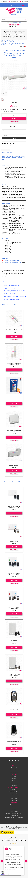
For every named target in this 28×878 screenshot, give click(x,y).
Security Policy (14, 800)
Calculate (14, 138)
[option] (14, 76)
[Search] (25, 19)
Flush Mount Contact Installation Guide (12, 262)
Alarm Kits (7, 40)
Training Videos (14, 783)
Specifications (15, 150)
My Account (14, 5)
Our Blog (14, 780)
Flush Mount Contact (8, 260)
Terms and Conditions (14, 791)
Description (5, 150)
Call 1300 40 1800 (14, 25)
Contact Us (14, 785)
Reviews (4, 152)
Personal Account (14, 804)
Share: (21, 46)
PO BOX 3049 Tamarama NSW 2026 (15, 817)
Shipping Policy (14, 794)
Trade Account (14, 806)
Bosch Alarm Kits (15, 40)
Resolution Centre (14, 772)
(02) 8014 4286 (14, 811)
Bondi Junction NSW (15, 815)
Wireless (15, 41)
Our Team (14, 778)
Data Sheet (16, 260)
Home (2, 40)
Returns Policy (14, 798)
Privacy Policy (14, 796)
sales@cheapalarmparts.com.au (14, 813)
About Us (14, 776)
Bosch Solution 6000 (7, 41)
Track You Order (14, 770)
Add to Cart (14, 118)
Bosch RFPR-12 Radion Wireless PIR (14, 396)
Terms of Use (14, 789)
